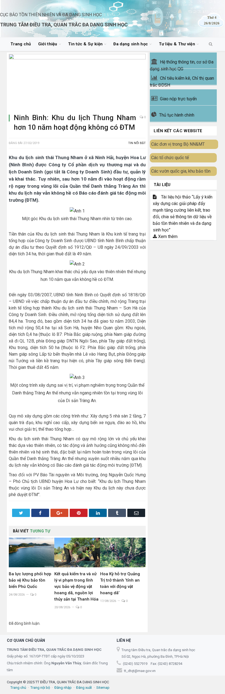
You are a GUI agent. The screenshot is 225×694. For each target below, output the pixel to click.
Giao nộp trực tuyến (178, 98)
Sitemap (102, 687)
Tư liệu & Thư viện (177, 44)
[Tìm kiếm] (210, 44)
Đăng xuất (84, 687)
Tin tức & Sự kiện (85, 44)
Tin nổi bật (137, 143)
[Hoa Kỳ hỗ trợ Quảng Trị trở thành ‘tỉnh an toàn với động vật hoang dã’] (123, 553)
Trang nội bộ (40, 687)
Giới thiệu (47, 44)
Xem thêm (167, 236)
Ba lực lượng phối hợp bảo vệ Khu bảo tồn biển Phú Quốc (30, 580)
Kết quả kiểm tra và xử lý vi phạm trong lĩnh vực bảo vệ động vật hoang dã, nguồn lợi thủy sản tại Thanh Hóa (76, 586)
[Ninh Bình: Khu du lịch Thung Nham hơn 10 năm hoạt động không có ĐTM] (77, 81)
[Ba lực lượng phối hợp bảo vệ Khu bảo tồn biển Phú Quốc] (31, 553)
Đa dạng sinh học (130, 44)
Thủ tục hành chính (176, 115)
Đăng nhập (63, 687)
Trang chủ (20, 44)
